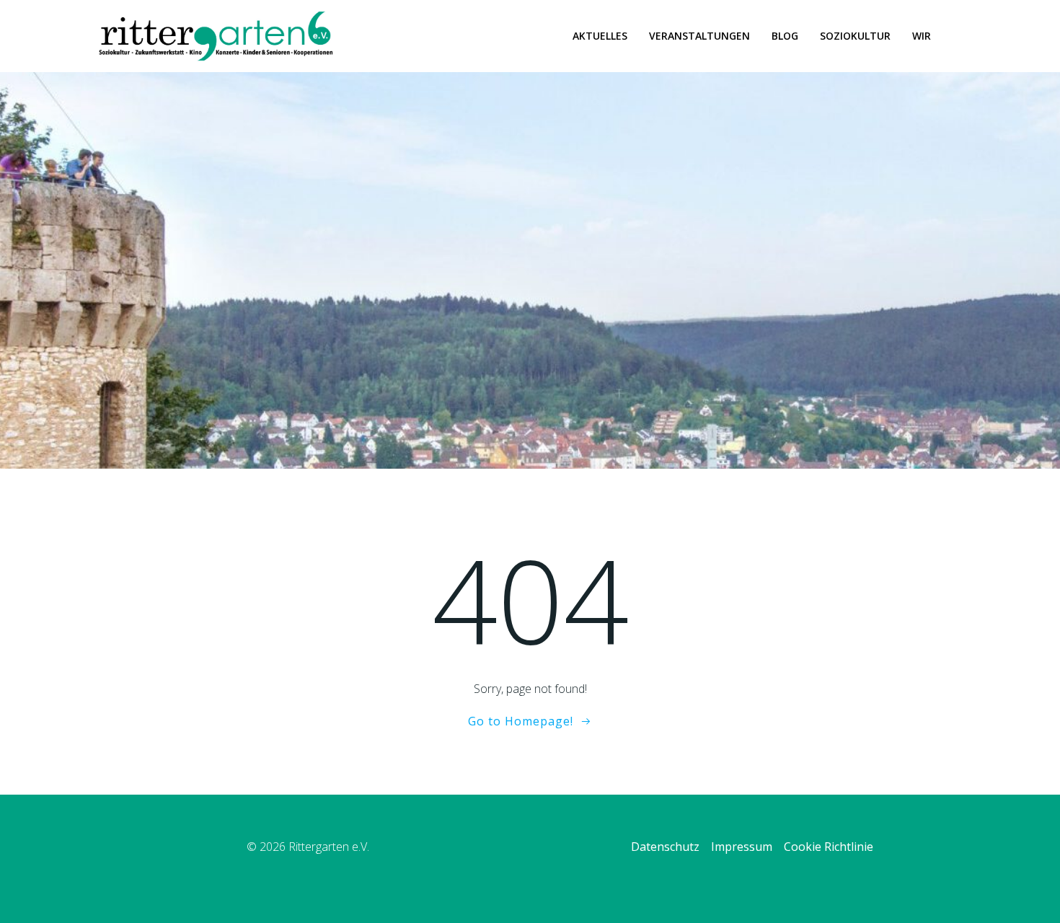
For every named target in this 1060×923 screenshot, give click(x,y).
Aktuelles (600, 36)
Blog (785, 36)
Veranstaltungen (699, 36)
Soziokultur (855, 36)
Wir (921, 36)
